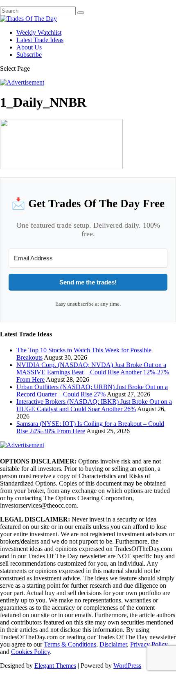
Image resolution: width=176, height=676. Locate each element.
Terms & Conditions (70, 644)
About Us (29, 47)
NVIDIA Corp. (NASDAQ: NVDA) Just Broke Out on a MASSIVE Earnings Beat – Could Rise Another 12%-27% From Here (92, 372)
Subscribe (29, 54)
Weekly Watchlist (38, 32)
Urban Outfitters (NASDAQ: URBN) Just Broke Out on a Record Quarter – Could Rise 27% (92, 390)
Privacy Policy (149, 644)
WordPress (127, 665)
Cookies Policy (30, 651)
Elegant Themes (55, 665)
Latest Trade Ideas (39, 39)
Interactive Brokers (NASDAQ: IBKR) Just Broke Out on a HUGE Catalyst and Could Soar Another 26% (94, 405)
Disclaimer (113, 644)
